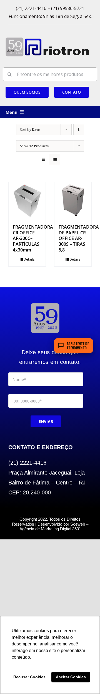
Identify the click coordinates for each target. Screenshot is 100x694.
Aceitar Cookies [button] (71, 677)
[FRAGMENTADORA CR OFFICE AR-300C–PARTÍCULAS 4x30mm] (27, 200)
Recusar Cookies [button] (29, 677)
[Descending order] (78, 129)
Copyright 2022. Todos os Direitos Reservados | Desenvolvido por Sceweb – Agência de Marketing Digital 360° (50, 524)
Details (29, 259)
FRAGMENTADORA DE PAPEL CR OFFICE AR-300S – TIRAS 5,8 (79, 238)
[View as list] (54, 159)
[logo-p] (47, 39)
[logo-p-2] (45, 303)
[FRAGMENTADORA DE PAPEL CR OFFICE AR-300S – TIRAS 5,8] (72, 200)
